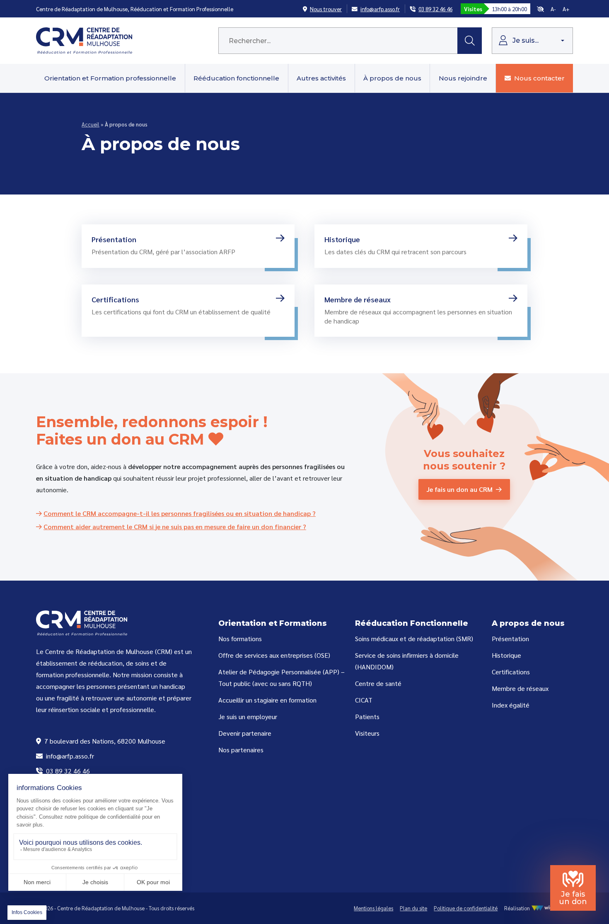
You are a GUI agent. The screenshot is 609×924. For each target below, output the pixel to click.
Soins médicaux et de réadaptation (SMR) (414, 638)
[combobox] (337, 40)
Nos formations (240, 638)
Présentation (510, 638)
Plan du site (413, 908)
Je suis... (525, 40)
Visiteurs (367, 733)
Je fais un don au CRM (460, 489)
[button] (540, 8)
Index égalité (510, 704)
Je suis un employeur (247, 716)
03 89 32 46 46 (67, 770)
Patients (367, 716)
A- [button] (553, 8)
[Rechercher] (469, 40)
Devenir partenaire (244, 733)
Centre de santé (378, 683)
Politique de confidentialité (466, 908)
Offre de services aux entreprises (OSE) (274, 655)
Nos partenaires (240, 749)
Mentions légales (373, 908)
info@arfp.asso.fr (69, 755)
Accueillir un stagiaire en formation (267, 699)
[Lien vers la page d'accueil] (84, 39)
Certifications (511, 671)
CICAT (363, 699)
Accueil (90, 124)
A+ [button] (566, 8)
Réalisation (517, 908)
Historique (506, 655)
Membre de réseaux (520, 688)
